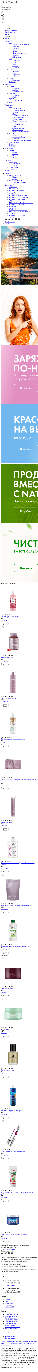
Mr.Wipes (12, 217)
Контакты (8, 1299)
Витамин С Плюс (6, 822)
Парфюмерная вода (7, 1070)
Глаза (10, 59)
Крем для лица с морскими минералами (14, 1234)
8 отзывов (4, 825)
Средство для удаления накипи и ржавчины (15, 946)
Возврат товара (10, 1325)
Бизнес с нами (9, 1307)
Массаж (15, 112)
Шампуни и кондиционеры (21, 140)
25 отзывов (4, 1155)
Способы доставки (11, 1316)
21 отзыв (4, 949)
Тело (10, 107)
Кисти (14, 152)
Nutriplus (7, 38)
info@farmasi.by (12, 1286)
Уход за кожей (9, 105)
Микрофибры (17, 163)
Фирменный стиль (15, 175)
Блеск (14, 73)
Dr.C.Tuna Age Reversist (16, 190)
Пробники (12, 82)
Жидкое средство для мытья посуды (13, 739)
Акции (7, 34)
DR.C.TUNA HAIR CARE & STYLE (21, 203)
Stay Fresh (12, 192)
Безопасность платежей (12, 1327)
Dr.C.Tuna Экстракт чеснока (18, 210)
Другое (14, 165)
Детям (11, 144)
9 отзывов (4, 1114)
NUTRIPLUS (13, 206)
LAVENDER (13, 187)
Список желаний (10, 1338)
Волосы (11, 133)
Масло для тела (6, 1029)
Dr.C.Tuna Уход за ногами (17, 199)
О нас (6, 1301)
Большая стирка (14, 169)
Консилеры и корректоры (20, 44)
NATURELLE (13, 188)
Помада (15, 76)
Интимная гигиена (18, 110)
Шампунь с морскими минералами (12, 1111)
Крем (14, 126)
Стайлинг (15, 138)
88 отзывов (4, 702)
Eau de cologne (17, 100)
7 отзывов (4, 620)
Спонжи (15, 154)
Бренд (7, 173)
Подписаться (23, 1266)
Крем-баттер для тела (8, 988)
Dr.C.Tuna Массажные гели (18, 196)
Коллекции (8, 185)
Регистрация (12, 30)
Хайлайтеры (16, 57)
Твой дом (8, 160)
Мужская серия (14, 142)
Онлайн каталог (10, 32)
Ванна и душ (16, 108)
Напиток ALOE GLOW (8, 698)
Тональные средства (19, 53)
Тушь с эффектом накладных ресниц (13, 1151)
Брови (11, 78)
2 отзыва (4, 992)
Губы (10, 69)
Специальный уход (18, 117)
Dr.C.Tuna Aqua (14, 194)
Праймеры (15, 48)
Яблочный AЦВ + (7, 657)
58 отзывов (4, 909)
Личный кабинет (10, 1336)
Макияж (7, 41)
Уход (14, 64)
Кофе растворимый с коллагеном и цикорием (16, 905)
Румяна (14, 52)
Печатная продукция (15, 180)
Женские (11, 86)
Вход (6, 30)
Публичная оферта (11, 1328)
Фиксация (15, 55)
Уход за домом (13, 167)
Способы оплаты (10, 1318)
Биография (8, 1305)
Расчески (15, 157)
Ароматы (8, 84)
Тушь (14, 62)
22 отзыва (4, 742)
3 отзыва (4, 1033)
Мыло (14, 114)
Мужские (12, 93)
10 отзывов (4, 661)
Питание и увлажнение (20, 115)
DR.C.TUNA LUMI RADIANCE (19, 211)
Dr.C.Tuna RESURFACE (17, 215)
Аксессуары (9, 148)
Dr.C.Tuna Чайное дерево (17, 204)
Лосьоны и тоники (18, 128)
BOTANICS (12, 208)
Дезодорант (16, 88)
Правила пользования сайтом (10, 1341)
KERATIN (12, 213)
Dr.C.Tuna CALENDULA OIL (18, 197)
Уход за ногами (17, 119)
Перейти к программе (8, 1249)
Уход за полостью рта (19, 121)
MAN (10, 201)
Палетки (15, 66)
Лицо (10, 43)
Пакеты (15, 177)
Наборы (7, 171)
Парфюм (15, 90)
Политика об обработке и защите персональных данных (19, 1342)
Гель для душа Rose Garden (10, 617)
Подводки (15, 67)
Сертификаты (9, 1303)
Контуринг (16, 46)
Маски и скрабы (17, 130)
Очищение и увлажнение (20, 131)
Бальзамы (15, 71)
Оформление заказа (11, 1314)
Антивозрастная (17, 124)
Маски (14, 135)
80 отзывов (4, 868)
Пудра (14, 50)
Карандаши (16, 60)
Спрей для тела (17, 91)
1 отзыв (3, 1073)
